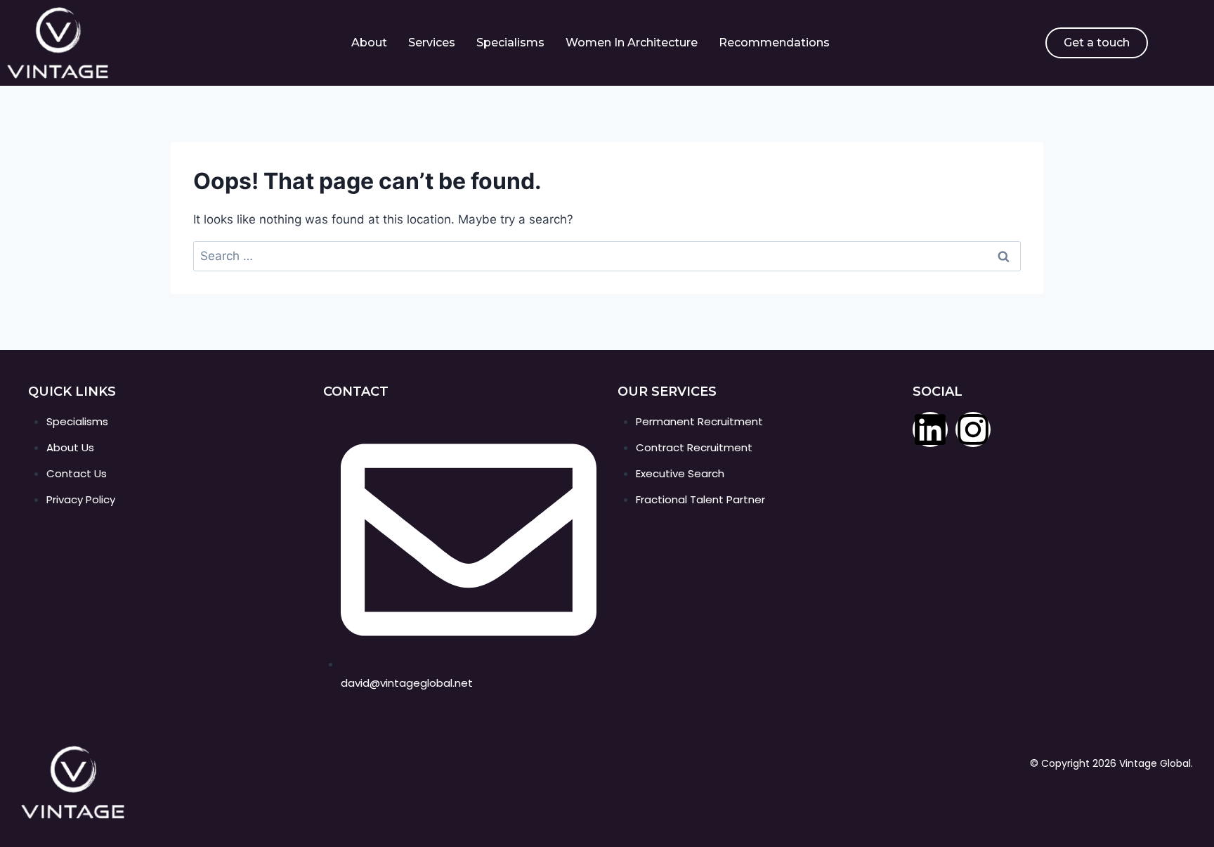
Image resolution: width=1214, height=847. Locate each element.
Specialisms (510, 42)
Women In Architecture (632, 42)
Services (431, 42)
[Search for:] (607, 256)
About (369, 42)
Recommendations (774, 42)
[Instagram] (973, 429)
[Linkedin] (930, 429)
